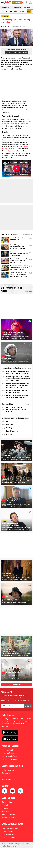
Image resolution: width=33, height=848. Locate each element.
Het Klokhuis (9, 151)
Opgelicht (14, 106)
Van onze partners (8, 815)
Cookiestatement (8, 835)
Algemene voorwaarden (10, 828)
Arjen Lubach (6, 119)
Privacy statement (8, 831)
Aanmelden (28, 706)
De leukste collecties (9, 759)
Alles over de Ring (8, 779)
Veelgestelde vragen (9, 770)
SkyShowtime (7, 802)
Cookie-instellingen (9, 838)
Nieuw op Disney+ (8, 753)
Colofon (5, 808)
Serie (10, 11)
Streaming (22, 11)
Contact (5, 805)
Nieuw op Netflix (8, 750)
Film (15, 11)
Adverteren (6, 811)
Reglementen (7, 773)
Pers (3, 776)
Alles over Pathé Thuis (10, 756)
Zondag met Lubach (20, 101)
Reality (5, 11)
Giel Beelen (11, 149)
